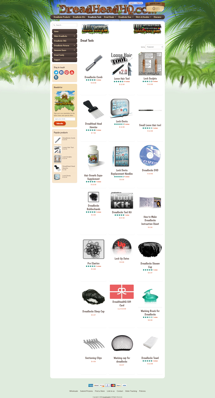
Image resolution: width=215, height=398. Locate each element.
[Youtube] (72, 72)
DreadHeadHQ (74, 7)
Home (56, 31)
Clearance (157, 17)
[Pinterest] (66, 72)
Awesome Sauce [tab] (60, 50)
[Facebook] (61, 72)
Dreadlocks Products (62, 17)
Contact (120, 391)
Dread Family (59, 55)
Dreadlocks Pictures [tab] (61, 45)
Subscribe (60, 123)
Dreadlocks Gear (124, 17)
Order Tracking (131, 391)
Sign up (139, 3)
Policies (142, 391)
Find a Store (100, 391)
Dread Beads (109, 17)
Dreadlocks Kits (79, 17)
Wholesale (73, 391)
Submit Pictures (86, 391)
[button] (91, 80)
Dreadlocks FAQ (60, 41)
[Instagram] (56, 77)
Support (57, 59)
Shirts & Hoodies (142, 17)
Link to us (111, 391)
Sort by (143, 47)
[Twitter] (56, 72)
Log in (132, 3)
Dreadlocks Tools (94, 17)
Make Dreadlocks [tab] (60, 36)
